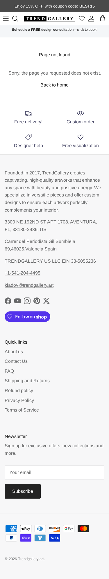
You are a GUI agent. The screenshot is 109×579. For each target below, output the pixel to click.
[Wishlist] (82, 19)
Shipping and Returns (27, 380)
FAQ (9, 371)
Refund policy (19, 390)
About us (14, 351)
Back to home (54, 84)
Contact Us (16, 361)
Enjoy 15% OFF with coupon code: (47, 6)
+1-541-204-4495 (22, 272)
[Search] (16, 18)
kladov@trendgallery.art (29, 285)
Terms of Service (22, 409)
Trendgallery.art (31, 559)
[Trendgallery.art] (49, 19)
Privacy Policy (19, 400)
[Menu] (6, 18)
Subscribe (22, 491)
